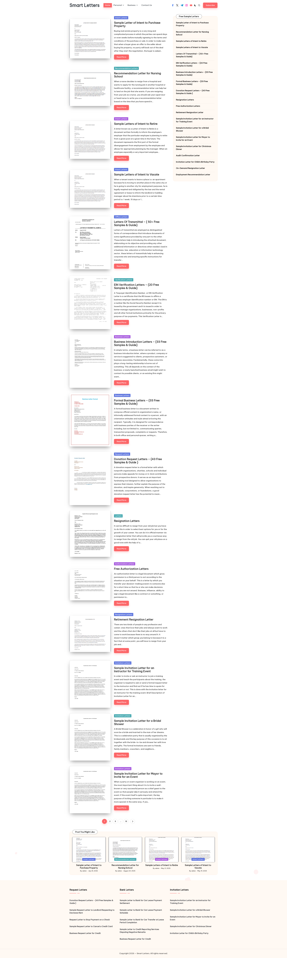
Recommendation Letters (126, 68)
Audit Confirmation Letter (188, 155)
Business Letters (122, 337)
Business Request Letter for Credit (85, 933)
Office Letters (121, 217)
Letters (118, 516)
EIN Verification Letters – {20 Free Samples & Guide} (136, 286)
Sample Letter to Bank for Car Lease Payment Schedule (141, 911)
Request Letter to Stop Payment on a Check (90, 919)
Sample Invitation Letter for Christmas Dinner (193, 148)
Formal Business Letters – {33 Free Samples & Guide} (137, 402)
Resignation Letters (127, 521)
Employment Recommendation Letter (193, 174)
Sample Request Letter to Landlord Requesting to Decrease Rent (92, 911)
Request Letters (122, 454)
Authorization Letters (124, 564)
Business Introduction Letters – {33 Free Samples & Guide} (140, 343)
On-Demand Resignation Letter (190, 168)
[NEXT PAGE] (132, 821)
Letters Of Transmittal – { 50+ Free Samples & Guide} (137, 223)
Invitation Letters (122, 663)
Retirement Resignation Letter (133, 619)
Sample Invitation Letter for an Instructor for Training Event (134, 669)
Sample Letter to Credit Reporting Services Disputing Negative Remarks (139, 930)
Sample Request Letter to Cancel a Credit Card (91, 926)
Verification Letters (123, 280)
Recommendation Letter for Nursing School (137, 75)
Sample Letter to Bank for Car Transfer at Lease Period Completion (142, 921)
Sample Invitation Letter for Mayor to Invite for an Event (138, 775)
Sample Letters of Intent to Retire (136, 123)
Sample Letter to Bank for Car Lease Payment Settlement (141, 901)
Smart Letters (85, 5)
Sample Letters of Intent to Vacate (136, 174)
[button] (210, 5)
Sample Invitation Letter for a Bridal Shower (137, 722)
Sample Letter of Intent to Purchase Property (137, 24)
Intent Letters (121, 18)
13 (126, 821)
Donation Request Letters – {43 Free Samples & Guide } (138, 460)
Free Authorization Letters (131, 568)
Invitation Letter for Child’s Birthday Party (195, 162)
